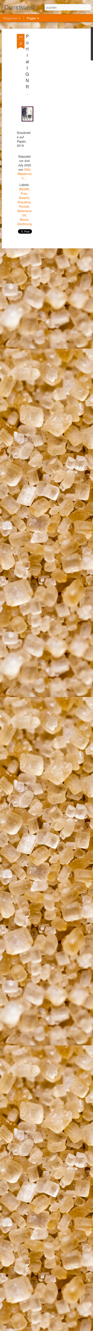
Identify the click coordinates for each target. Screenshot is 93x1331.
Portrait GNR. (27, 64)
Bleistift (24, 189)
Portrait (24, 206)
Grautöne (24, 202)
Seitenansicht (24, 213)
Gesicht (24, 198)
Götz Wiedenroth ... (25, 173)
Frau (24, 193)
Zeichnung (24, 224)
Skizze (24, 219)
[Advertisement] (55, 102)
